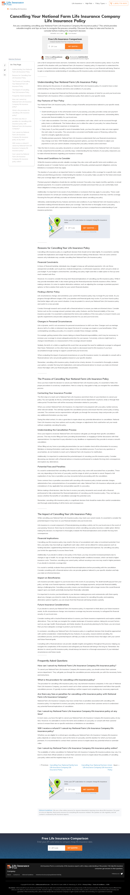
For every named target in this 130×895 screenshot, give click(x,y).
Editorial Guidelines (45, 810)
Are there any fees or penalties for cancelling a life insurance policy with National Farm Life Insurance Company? (21, 124)
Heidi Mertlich (83, 57)
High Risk (88, 3)
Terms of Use (77, 50)
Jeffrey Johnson (57, 57)
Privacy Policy (87, 884)
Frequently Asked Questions (21, 96)
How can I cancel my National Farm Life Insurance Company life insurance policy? (21, 103)
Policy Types (100, 3)
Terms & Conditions (99, 884)
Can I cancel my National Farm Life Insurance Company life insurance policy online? (20, 157)
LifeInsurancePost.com (42, 884)
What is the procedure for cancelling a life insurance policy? (21, 112)
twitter (122, 874)
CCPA (107, 884)
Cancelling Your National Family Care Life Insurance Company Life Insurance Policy (64, 767)
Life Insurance (77, 3)
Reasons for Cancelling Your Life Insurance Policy (21, 77)
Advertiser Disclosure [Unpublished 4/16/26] (48, 874)
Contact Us (16, 874)
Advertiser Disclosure (15, 59)
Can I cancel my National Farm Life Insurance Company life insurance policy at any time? (20, 136)
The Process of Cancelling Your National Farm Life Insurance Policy (21, 83)
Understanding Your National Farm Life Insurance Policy (22, 71)
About (9, 874)
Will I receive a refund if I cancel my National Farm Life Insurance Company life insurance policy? (22, 147)
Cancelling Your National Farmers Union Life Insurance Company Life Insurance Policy (97, 767)
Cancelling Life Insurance (18, 9)
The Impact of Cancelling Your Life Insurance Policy (20, 91)
